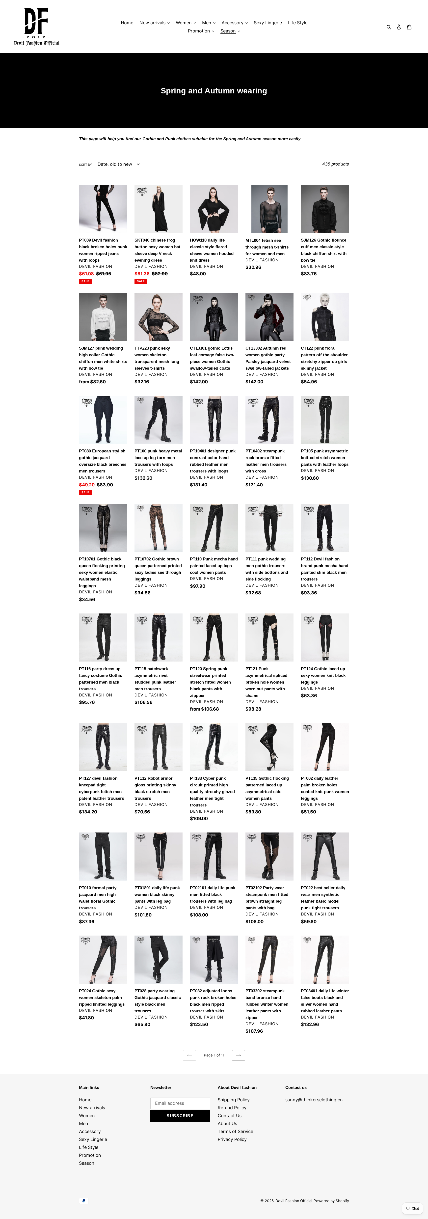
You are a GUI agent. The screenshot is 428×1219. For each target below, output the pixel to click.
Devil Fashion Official (293, 1200)
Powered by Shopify (331, 1200)
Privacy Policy (232, 1139)
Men (83, 1123)
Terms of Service (235, 1131)
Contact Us (229, 1115)
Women (87, 1115)
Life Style (88, 1147)
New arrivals (92, 1107)
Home (85, 1099)
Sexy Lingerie (93, 1139)
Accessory (90, 1131)
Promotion (90, 1155)
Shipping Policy (234, 1099)
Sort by (85, 164)
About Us (227, 1123)
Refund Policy (232, 1107)
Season (86, 1163)
